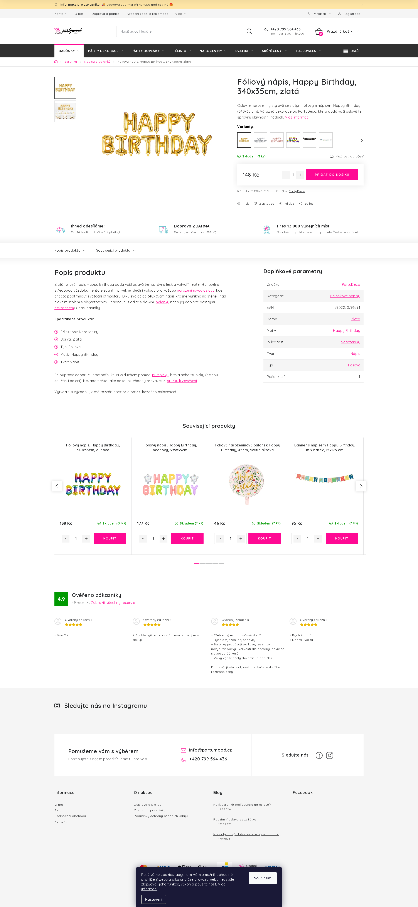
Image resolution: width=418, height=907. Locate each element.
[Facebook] (319, 755)
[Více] (351, 50)
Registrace (352, 14)
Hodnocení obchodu (70, 816)
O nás (79, 14)
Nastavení (153, 899)
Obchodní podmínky (149, 810)
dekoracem (64, 308)
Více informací (297, 117)
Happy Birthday (346, 330)
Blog (57, 810)
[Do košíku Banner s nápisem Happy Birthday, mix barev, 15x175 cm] (342, 538)
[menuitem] (69, 50)
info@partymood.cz (210, 750)
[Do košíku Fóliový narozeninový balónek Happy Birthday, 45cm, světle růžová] (264, 538)
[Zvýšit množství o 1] (300, 175)
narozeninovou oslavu (195, 290)
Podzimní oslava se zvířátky (234, 819)
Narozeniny (350, 342)
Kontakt (60, 14)
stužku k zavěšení (182, 381)
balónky (162, 302)
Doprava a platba (105, 14)
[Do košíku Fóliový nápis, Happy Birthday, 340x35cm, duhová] (110, 538)
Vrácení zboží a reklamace (148, 14)
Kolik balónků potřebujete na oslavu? (242, 805)
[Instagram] (329, 755)
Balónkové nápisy (345, 296)
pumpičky (160, 375)
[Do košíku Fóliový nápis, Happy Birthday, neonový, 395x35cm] (187, 538)
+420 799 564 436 (285, 29)
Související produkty (113, 250)
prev (57, 486)
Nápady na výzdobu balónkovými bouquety (247, 834)
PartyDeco (297, 191)
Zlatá (355, 319)
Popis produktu (67, 250)
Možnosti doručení (350, 156)
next (361, 486)
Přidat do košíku (332, 175)
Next (359, 140)
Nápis (355, 353)
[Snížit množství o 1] (286, 175)
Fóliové (354, 365)
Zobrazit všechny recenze (113, 602)
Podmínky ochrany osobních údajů (161, 816)
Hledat (249, 31)
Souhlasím (262, 878)
